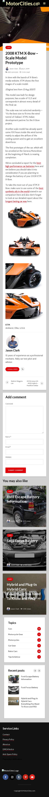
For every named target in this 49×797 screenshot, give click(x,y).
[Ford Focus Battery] (24, 550)
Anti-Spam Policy (10, 754)
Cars (8, 47)
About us (6, 744)
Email (8, 447)
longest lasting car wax (16, 201)
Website (8, 457)
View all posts (12, 369)
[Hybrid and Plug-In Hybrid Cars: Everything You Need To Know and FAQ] (24, 594)
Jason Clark (13, 69)
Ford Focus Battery (29, 687)
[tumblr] (19, 777)
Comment (9, 404)
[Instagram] (12, 777)
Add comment (13, 72)
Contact (6, 734)
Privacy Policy (8, 739)
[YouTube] (32, 777)
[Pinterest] (25, 777)
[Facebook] (5, 777)
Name (8, 437)
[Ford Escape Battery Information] (24, 506)
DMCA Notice (8, 749)
